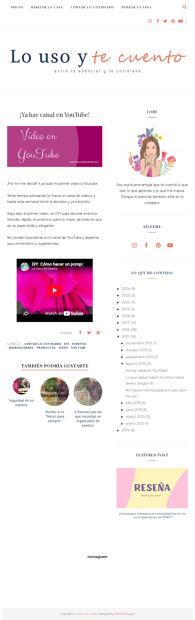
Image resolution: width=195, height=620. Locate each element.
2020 (126, 302)
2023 (126, 295)
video (63, 347)
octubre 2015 (136, 350)
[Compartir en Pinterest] (98, 333)
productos (46, 347)
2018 (126, 316)
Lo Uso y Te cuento (85, 613)
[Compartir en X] (89, 333)
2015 (125, 336)
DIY (66, 344)
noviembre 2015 (139, 343)
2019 (126, 309)
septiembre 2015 (139, 357)
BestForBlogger (125, 613)
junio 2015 (134, 410)
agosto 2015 (136, 363)
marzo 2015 (135, 417)
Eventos (79, 344)
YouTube (78, 347)
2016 (125, 329)
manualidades (21, 347)
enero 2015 (135, 423)
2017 (126, 323)
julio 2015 (133, 403)
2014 (126, 430)
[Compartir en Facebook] (80, 333)
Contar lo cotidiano (42, 344)
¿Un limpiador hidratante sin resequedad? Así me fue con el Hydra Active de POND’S (152, 515)
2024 (126, 289)
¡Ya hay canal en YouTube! (147, 370)
